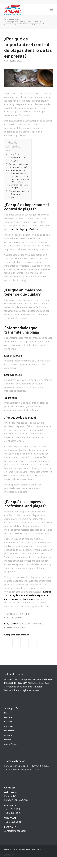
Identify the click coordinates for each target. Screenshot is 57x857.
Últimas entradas (12, 18)
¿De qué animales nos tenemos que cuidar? (18, 165)
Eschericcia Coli (22, 176)
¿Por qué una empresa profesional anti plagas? (18, 194)
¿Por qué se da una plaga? (20, 186)
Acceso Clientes (10, 744)
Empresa (8, 717)
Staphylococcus (22, 179)
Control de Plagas (32, 22)
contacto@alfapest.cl (15, 618)
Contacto (8, 735)
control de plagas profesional (23, 229)
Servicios (8, 721)
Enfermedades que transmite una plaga (17, 172)
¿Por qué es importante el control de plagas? (18, 157)
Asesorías (8, 726)
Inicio (17, 22)
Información (9, 730)
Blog (22, 22)
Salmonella (20, 182)
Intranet (7, 739)
